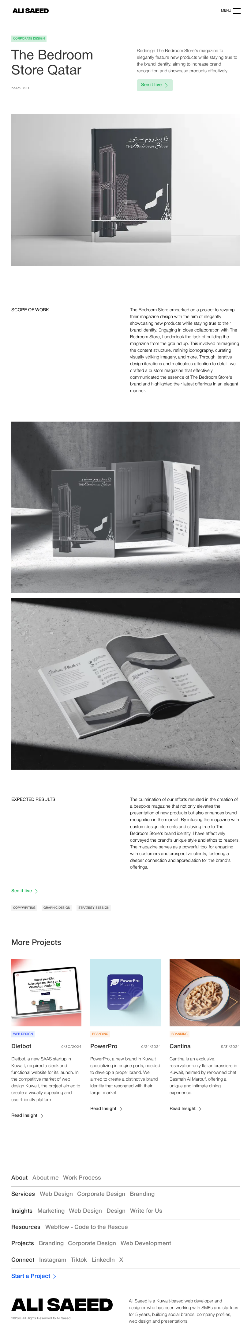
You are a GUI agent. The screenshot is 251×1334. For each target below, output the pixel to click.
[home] (31, 11)
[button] (229, 11)
